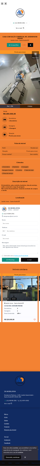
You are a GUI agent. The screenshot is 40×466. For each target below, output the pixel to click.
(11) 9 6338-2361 (9, 213)
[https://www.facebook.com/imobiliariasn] (5, 3)
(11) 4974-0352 (24, 400)
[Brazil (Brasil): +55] (4, 231)
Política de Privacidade (21, 255)
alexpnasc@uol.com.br (11, 216)
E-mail (29, 260)
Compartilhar (15, 45)
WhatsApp (11, 260)
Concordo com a (16, 255)
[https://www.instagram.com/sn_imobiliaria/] (2, 3)
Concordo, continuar (13, 457)
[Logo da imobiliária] (20, 380)
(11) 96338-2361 (20, 23)
